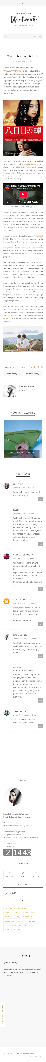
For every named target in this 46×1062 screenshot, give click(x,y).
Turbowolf (19, 711)
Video (23, 50)
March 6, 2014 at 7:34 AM (23, 488)
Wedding (16, 929)
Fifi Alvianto (26, 386)
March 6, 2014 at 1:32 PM (23, 513)
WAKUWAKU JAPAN (12, 70)
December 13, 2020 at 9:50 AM (25, 715)
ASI (6, 908)
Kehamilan (8, 917)
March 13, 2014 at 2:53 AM (24, 603)
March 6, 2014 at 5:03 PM (23, 558)
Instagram (9, 876)
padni (16, 510)
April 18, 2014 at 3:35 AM (23, 670)
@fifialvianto (16, 834)
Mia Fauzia (19, 484)
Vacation (22, 925)
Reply (40, 499)
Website (7, 929)
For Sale (15, 913)
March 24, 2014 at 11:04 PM (24, 639)
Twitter (22, 876)
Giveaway (25, 913)
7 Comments (8, 367)
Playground (27, 917)
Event (7, 913)
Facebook (36, 876)
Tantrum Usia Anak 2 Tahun (20, 453)
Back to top (35, 1057)
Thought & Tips (10, 925)
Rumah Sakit (21, 921)
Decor (31, 908)
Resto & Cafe (9, 921)
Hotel (33, 913)
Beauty (12, 908)
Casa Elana (22, 908)
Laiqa (18, 917)
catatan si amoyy (23, 555)
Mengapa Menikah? (22, 620)
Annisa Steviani (22, 600)
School (32, 921)
